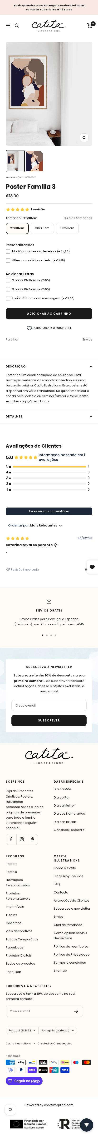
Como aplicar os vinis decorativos (70, 935)
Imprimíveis (15, 906)
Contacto (61, 892)
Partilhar (12, 339)
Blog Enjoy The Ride (68, 876)
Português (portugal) (55, 1030)
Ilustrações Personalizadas (18, 882)
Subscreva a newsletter (72, 908)
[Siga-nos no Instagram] (21, 839)
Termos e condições (70, 962)
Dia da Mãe (62, 789)
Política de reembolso (71, 946)
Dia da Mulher (64, 805)
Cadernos (13, 923)
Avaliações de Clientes (71, 900)
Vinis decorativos (19, 931)
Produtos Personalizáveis (18, 896)
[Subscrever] (76, 1011)
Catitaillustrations (47, 385)
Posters (11, 864)
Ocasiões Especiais (69, 830)
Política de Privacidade (72, 954)
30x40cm (42, 228)
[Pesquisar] (17, 25)
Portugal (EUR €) (20, 1030)
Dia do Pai (61, 797)
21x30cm (17, 228)
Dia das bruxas (65, 822)
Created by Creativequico (55, 1043)
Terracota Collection (56, 380)
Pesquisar (13, 972)
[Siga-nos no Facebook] (11, 839)
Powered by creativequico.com (49, 1105)
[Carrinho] (89, 25)
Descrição (16, 366)
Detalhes (14, 416)
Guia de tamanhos (78, 218)
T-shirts (11, 915)
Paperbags (14, 947)
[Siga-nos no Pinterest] (32, 839)
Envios (87, 339)
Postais (11, 872)
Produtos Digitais (19, 955)
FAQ (57, 884)
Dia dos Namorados (69, 813)
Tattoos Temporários (22, 939)
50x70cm (67, 228)
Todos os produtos (20, 963)
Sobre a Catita (65, 868)
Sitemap (60, 970)
